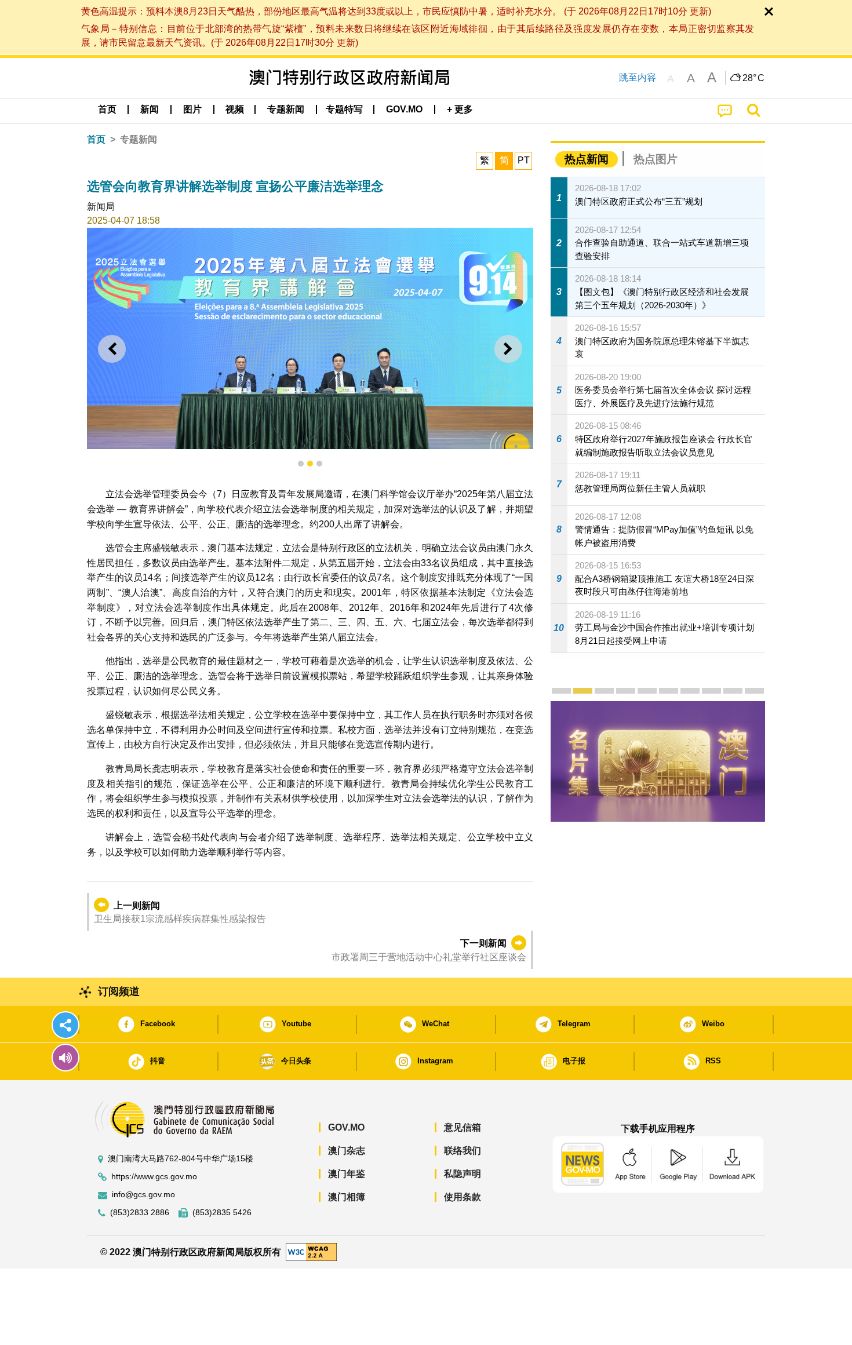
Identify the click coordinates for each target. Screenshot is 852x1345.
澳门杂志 (346, 1151)
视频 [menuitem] (234, 109)
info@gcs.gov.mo (143, 1194)
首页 (96, 139)
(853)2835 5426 (222, 1212)
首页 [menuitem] (107, 109)
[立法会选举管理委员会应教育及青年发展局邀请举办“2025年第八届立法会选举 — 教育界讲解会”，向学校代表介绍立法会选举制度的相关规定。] (310, 338)
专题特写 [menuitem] (344, 109)
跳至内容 (637, 77)
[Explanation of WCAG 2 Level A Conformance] (311, 1251)
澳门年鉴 (346, 1174)
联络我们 (462, 1151)
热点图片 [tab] (655, 159)
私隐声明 (462, 1174)
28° (753, 78)
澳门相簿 (346, 1197)
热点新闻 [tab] (587, 159)
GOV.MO (346, 1127)
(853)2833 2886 (139, 1212)
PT (524, 160)
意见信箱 (462, 1127)
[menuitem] (150, 110)
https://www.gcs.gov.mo (154, 1176)
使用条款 (462, 1197)
